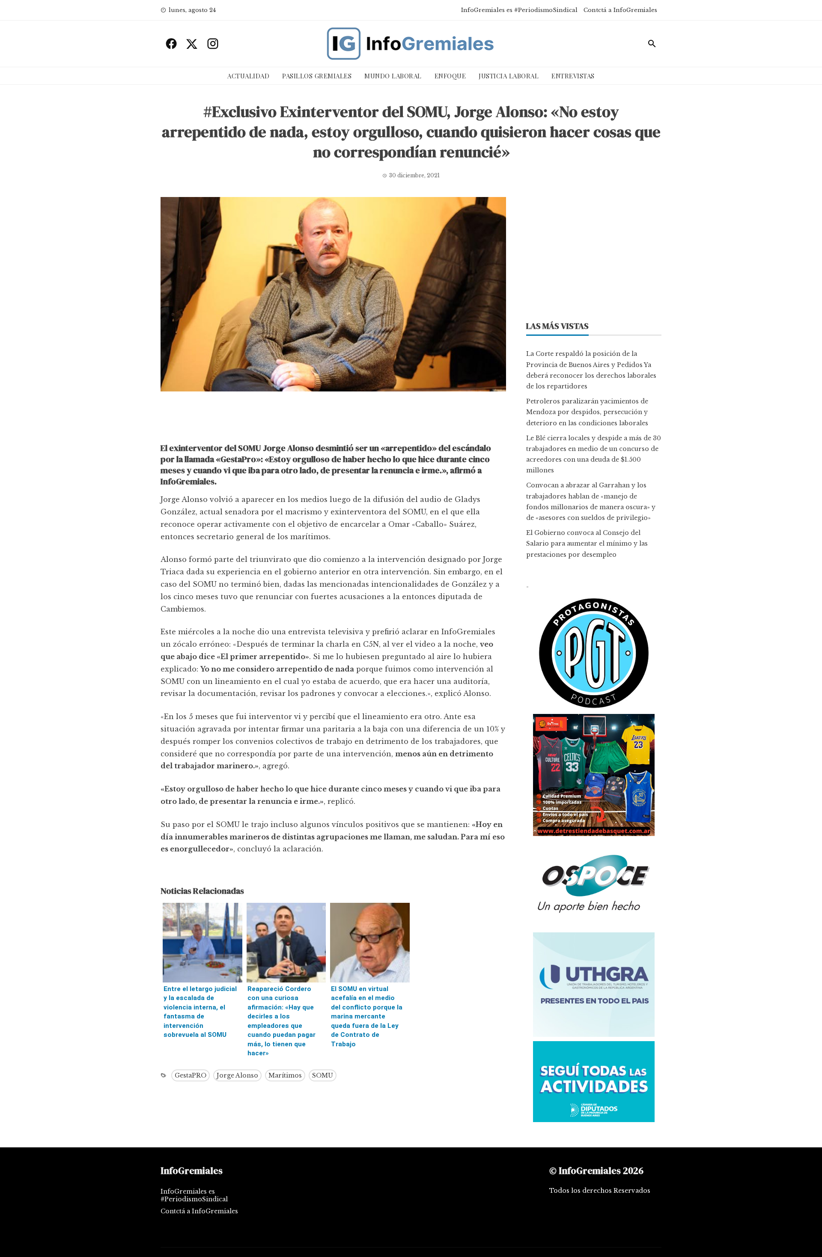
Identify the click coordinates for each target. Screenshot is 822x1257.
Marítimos (285, 1075)
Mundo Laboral (393, 76)
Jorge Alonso (237, 1075)
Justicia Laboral (509, 76)
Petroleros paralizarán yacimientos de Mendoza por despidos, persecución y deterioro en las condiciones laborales (587, 412)
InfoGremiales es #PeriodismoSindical (519, 10)
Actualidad (248, 76)
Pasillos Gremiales (316, 76)
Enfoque (450, 76)
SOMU (322, 1075)
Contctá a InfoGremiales (620, 10)
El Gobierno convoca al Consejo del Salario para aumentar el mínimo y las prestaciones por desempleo (587, 543)
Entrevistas (573, 76)
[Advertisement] (333, 419)
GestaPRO (190, 1075)
